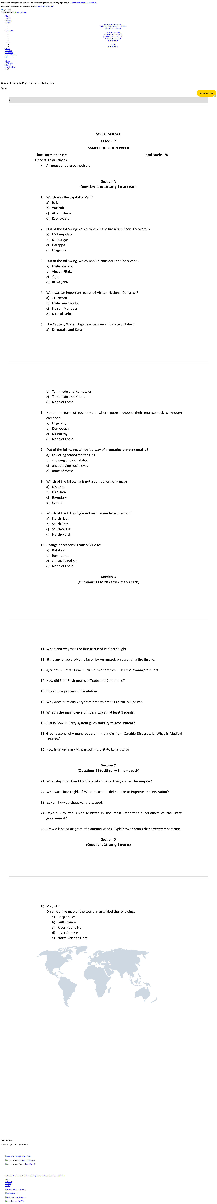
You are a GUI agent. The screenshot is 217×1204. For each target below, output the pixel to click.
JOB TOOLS (113, 41)
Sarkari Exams (25, 1176)
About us (8, 51)
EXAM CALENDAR (113, 28)
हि (10, 10)
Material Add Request (27, 1160)
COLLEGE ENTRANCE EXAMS (113, 26)
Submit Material (29, 1164)
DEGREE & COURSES (113, 34)
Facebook (21, 1190)
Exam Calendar (59, 1176)
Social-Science (10, 67)
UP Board (9, 63)
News (7, 49)
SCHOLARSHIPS (113, 32)
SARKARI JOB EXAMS (113, 24)
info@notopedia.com (23, 1156)
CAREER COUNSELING (113, 36)
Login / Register (11, 55)
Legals (7, 1186)
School (7, 18)
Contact (8, 1184)
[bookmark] (215, 96)
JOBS (113, 45)
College (8, 20)
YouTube (21, 1201)
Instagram (22, 1197)
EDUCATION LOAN (113, 38)
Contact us (9, 53)
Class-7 (8, 65)
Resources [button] (9, 30)
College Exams (36, 1176)
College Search (47, 1176)
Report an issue (206, 93)
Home (7, 16)
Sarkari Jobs (15, 1176)
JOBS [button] (7, 43)
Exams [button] (7, 22)
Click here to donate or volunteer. (83, 3)
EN (5, 10)
